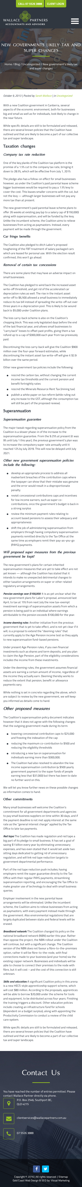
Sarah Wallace (43, 95)
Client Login (55, 4)
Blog (17, 64)
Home (8, 64)
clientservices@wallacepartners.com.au (41, 1118)
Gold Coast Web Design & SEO (29, 1180)
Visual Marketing (60, 1180)
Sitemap (63, 1177)
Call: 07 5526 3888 (30, 4)
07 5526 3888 (25, 1133)
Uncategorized (31, 64)
